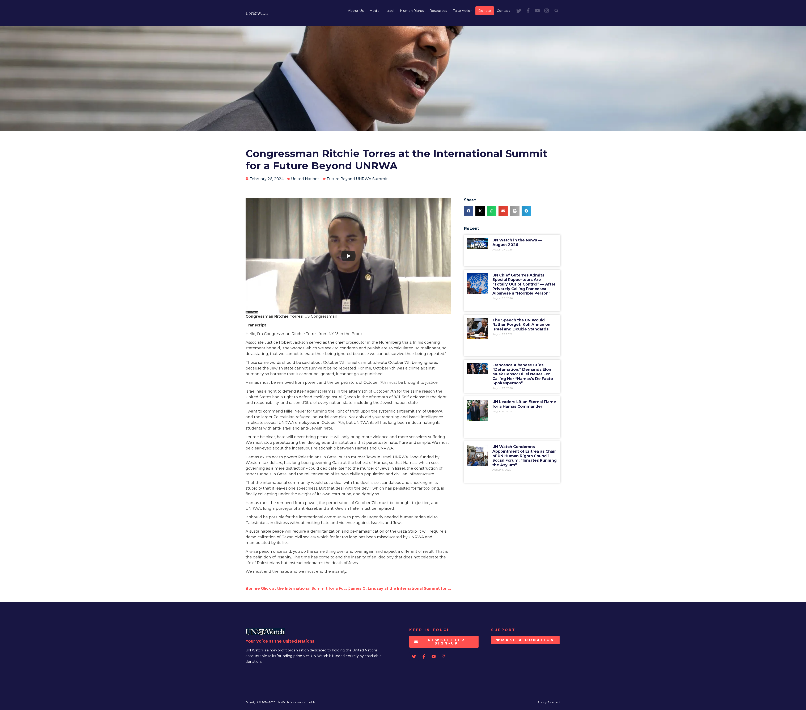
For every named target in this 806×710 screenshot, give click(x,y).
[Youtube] (537, 10)
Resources (438, 11)
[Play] (348, 256)
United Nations (305, 179)
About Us (356, 11)
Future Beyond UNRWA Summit (357, 179)
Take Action (462, 11)
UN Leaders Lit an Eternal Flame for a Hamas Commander (524, 404)
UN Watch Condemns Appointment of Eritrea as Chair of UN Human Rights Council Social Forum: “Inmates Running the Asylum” (524, 455)
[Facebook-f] (528, 10)
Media (374, 11)
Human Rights (412, 11)
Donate (484, 11)
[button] (556, 11)
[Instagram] (546, 10)
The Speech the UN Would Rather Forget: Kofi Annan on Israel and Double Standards (521, 324)
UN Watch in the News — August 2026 (517, 242)
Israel (390, 11)
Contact (503, 11)
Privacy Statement (549, 702)
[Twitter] (518, 10)
